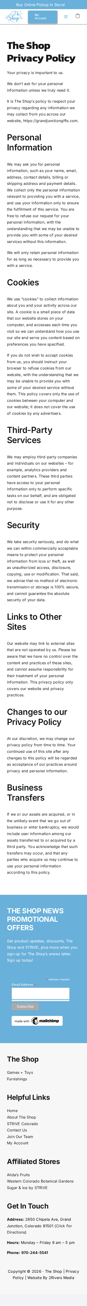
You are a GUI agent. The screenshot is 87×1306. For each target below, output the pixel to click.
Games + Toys (20, 1072)
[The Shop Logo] (14, 12)
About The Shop (21, 1117)
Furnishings (17, 1079)
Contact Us (17, 1130)
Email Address (24, 984)
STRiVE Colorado (22, 1123)
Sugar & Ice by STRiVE (27, 1187)
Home (12, 1110)
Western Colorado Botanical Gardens (40, 1181)
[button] (78, 16)
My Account (17, 1143)
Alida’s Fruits (18, 1174)
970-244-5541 (34, 1252)
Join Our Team (20, 1136)
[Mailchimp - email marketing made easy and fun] (37, 1018)
